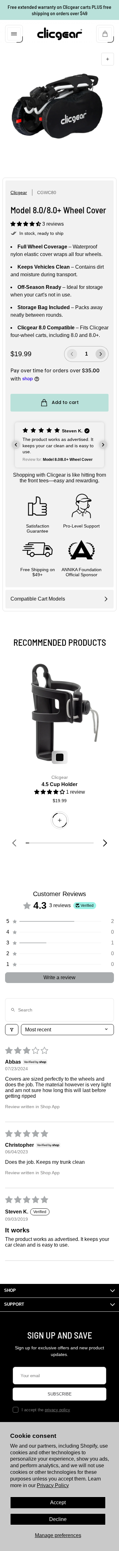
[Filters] (11, 1029)
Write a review (59, 977)
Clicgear (18, 192)
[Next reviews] (103, 445)
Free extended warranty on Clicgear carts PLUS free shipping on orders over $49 (59, 10)
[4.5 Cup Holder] (59, 712)
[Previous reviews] (16, 445)
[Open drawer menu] (14, 34)
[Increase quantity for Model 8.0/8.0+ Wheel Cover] (101, 354)
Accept (58, 1502)
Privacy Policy (53, 1485)
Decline (58, 1519)
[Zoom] (107, 59)
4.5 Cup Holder (59, 784)
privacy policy (57, 1410)
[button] (26, 224)
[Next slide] (105, 843)
